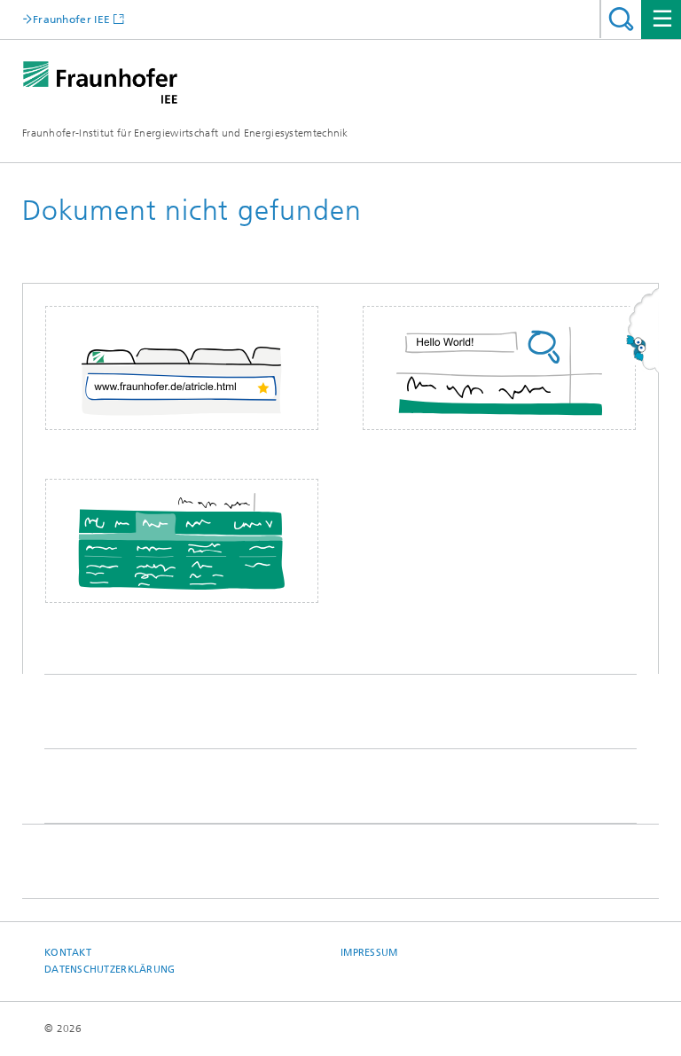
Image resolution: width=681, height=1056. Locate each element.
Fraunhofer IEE (71, 19)
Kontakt (67, 952)
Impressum (368, 952)
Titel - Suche (621, 19)
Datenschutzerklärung (110, 969)
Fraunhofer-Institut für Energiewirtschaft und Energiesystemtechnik (185, 133)
